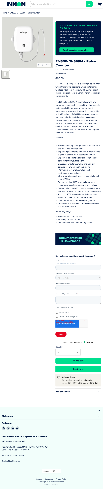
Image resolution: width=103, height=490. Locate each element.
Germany (50, 471)
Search (39, 479)
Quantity (58, 347)
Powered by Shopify (51, 484)
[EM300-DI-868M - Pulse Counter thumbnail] (6, 74)
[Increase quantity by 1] (77, 352)
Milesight (62, 73)
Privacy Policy (61, 479)
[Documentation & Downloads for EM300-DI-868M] (78, 246)
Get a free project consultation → (76, 50)
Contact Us (49, 479)
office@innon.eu (13, 461)
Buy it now (78, 369)
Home (4, 13)
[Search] (89, 4)
